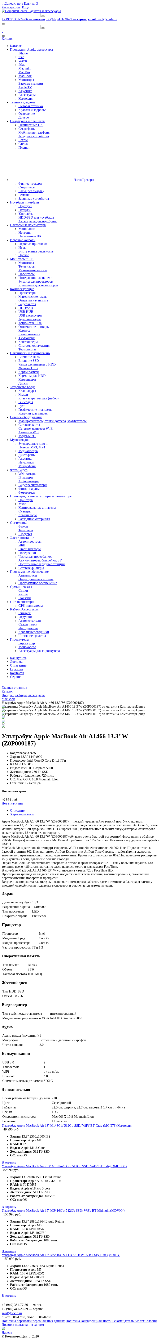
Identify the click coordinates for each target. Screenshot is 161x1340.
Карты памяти (28, 372)
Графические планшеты (35, 409)
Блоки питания (29, 334)
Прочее (23, 255)
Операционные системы (35, 579)
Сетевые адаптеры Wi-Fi (35, 428)
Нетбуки (24, 210)
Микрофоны (27, 466)
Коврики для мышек (33, 413)
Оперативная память (33, 300)
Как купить (18, 658)
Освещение (26, 113)
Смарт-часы (26, 187)
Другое (23, 117)
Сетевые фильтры (31, 568)
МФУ (22, 504)
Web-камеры (27, 473)
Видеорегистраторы (32, 485)
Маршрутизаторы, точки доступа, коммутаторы (52, 421)
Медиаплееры (28, 451)
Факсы (23, 526)
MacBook (25, 76)
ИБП (21, 545)
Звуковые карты (29, 319)
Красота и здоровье (32, 110)
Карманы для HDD (32, 375)
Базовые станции (30, 83)
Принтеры (25, 500)
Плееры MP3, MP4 (31, 447)
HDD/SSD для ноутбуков (36, 217)
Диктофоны (26, 455)
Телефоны (25, 530)
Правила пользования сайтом (23, 1324)
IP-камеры (25, 477)
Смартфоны (26, 128)
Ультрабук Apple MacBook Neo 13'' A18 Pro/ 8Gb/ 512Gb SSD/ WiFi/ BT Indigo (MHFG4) (64, 1166)
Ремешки (24, 195)
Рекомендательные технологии (134, 1321)
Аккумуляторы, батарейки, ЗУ (40, 560)
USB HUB (25, 311)
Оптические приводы (33, 326)
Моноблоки (26, 228)
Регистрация (11, 7)
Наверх (7, 1332)
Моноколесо (27, 647)
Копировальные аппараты (37, 507)
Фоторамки (26, 492)
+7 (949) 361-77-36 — (23, 19)
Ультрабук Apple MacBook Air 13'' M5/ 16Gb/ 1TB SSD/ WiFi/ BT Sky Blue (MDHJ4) (61, 1255)
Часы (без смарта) (31, 191)
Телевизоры (26, 266)
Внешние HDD (29, 357)
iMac (21, 64)
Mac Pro (24, 72)
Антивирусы (27, 575)
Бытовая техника (30, 106)
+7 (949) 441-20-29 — (66, 19)
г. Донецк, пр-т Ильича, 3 (20, 3)
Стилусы (24, 613)
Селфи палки (27, 624)
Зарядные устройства (33, 136)
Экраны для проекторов (35, 281)
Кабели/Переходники (33, 632)
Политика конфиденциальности (89, 1321)
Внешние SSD (28, 360)
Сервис (15, 676)
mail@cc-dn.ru (102, 19)
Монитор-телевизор (32, 270)
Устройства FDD (30, 323)
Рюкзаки (24, 598)
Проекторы (26, 274)
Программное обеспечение (37, 583)
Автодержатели (29, 620)
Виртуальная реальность (35, 251)
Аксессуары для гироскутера (39, 651)
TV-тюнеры (26, 338)
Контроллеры (28, 342)
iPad (21, 57)
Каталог (7, 38)
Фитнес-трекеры (30, 183)
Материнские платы (32, 296)
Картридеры (27, 379)
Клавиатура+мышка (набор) (38, 398)
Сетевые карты (29, 424)
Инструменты (28, 628)
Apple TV (25, 87)
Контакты (17, 673)
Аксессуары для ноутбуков (37, 221)
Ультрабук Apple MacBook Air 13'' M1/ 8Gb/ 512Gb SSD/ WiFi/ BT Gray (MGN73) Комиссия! (67, 1125)
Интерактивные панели (35, 277)
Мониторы (26, 79)
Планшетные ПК (30, 125)
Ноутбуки (25, 206)
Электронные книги (33, 443)
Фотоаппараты (29, 488)
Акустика (25, 91)
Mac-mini (24, 68)
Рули (21, 406)
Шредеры (25, 534)
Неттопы (24, 232)
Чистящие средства (32, 635)
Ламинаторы (27, 515)
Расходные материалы (34, 519)
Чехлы (23, 140)
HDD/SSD (25, 308)
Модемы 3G (27, 436)
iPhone (23, 53)
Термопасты (27, 349)
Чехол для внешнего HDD (37, 364)
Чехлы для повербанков (35, 556)
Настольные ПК (30, 236)
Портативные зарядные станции (41, 564)
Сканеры (24, 511)
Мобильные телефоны (34, 132)
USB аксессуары (30, 315)
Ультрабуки (26, 213)
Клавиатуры (27, 391)
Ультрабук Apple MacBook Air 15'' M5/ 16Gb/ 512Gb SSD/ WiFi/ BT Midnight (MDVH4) (63, 1210)
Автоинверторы (30, 541)
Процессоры (27, 293)
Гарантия (16, 669)
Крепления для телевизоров (38, 285)
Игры (22, 247)
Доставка (16, 661)
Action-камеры (28, 481)
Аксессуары (27, 95)
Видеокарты (27, 304)
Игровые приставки (32, 244)
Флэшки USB (28, 368)
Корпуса (24, 330)
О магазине (18, 665)
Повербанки (27, 553)
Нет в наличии (12, 803)
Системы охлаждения (33, 345)
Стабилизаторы (29, 549)
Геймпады (25, 402)
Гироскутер (26, 643)
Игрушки (25, 617)
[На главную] (31, 11)
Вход (25, 7)
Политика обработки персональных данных (33, 1321)
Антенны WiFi (28, 432)
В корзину (9, 1162)
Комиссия (25, 98)
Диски (23, 383)
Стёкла (23, 143)
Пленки (24, 147)
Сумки (23, 590)
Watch (22, 61)
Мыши (23, 394)
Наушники (26, 462)
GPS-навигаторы (30, 605)
